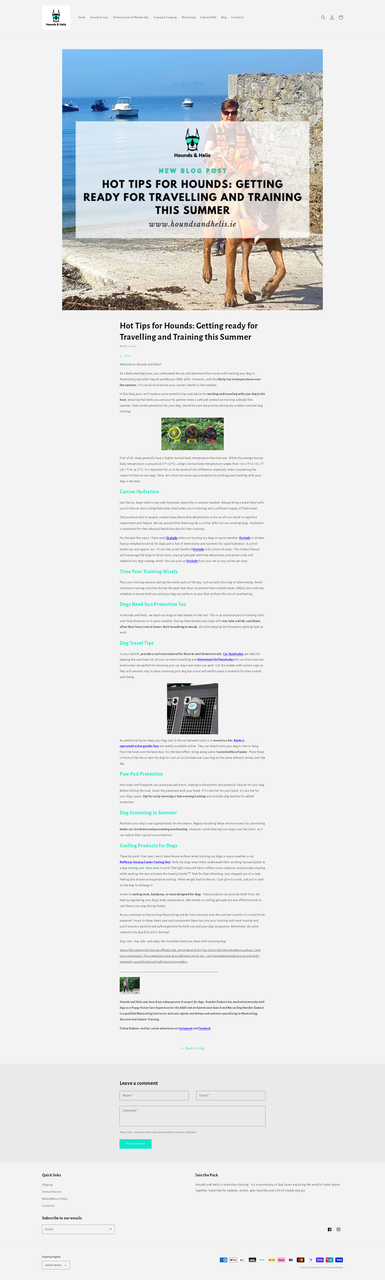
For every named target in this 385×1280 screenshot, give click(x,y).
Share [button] (127, 356)
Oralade (171, 538)
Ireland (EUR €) (53, 1265)
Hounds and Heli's (316, 1268)
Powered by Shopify (334, 1268)
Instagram (185, 1028)
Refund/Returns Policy (55, 1198)
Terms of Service (51, 1191)
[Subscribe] (109, 1229)
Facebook (204, 1028)
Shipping (47, 1184)
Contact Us (48, 1206)
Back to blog (195, 1048)
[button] (323, 17)
